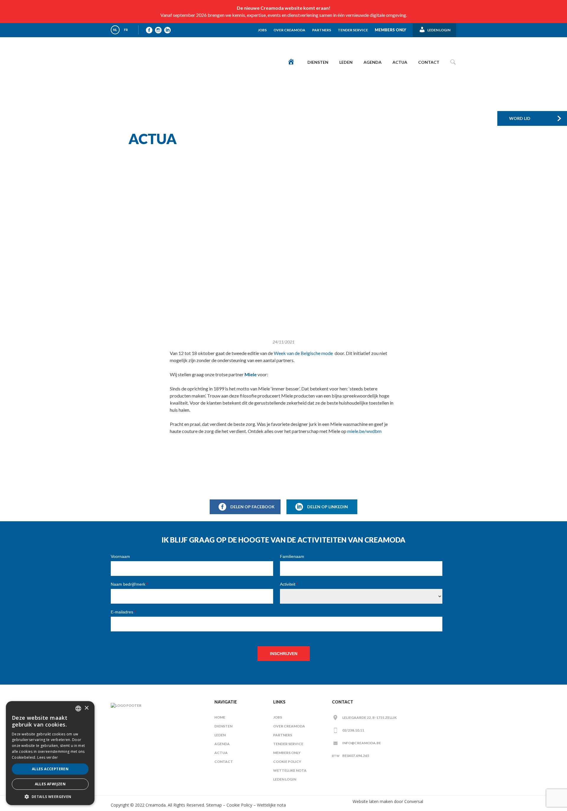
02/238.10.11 (353, 730)
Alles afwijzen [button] (50, 783)
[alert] (50, 753)
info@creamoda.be (361, 743)
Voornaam (120, 556)
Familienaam (292, 556)
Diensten (317, 62)
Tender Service (353, 30)
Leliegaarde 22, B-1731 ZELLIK (369, 717)
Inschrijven (283, 653)
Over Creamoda (289, 30)
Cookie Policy (287, 761)
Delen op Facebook (252, 506)
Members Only (390, 29)
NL (115, 30)
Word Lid (519, 118)
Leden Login (284, 779)
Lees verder (47, 757)
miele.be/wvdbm (364, 431)
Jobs (262, 30)
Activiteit (289, 584)
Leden (346, 62)
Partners (321, 30)
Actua (399, 62)
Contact (428, 62)
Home (219, 717)
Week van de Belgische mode (303, 353)
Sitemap (213, 805)
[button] (50, 796)
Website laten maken (373, 801)
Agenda (373, 62)
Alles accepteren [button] (50, 768)
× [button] (86, 708)
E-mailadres (123, 612)
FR (126, 30)
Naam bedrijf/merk (129, 584)
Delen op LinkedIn (327, 506)
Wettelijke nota (290, 770)
